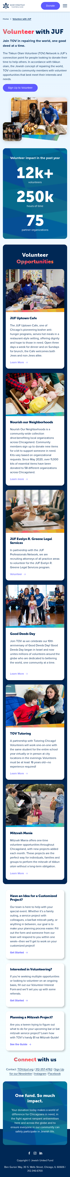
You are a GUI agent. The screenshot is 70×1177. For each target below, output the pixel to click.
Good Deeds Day (22, 634)
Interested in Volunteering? (31, 969)
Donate (50, 6)
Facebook (54, 1073)
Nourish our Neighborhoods (31, 422)
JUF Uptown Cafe (23, 318)
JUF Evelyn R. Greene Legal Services (31, 541)
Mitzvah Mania (21, 833)
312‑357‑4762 (43, 1069)
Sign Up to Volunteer (20, 88)
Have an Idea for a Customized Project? (33, 898)
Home (6, 18)
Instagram (40, 1073)
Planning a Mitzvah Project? (31, 1017)
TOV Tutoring (20, 733)
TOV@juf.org (25, 1069)
